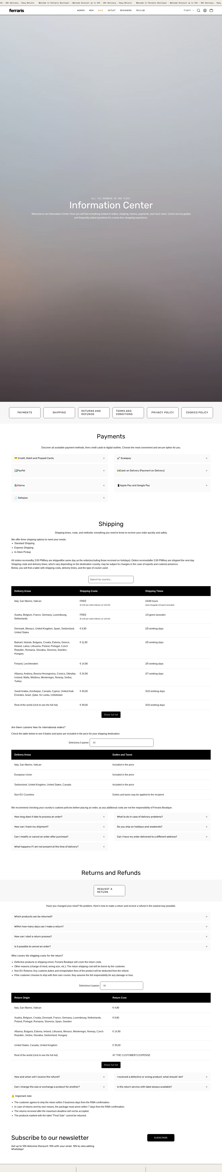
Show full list (111, 714)
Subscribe (161, 1137)
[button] (101, 10)
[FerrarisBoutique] (16, 10)
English (187, 10)
